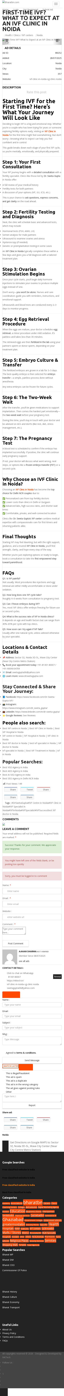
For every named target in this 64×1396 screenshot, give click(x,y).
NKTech (6, 1357)
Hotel (17, 1228)
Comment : (9, 924)
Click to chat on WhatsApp (20, 973)
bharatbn (33, 1202)
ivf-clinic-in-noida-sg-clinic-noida (46, 79)
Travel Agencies (33, 1245)
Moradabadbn (35, 1233)
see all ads (24, 961)
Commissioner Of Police (14, 1270)
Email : (6, 898)
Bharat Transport (11, 1307)
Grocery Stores (32, 1225)
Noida (40, 35)
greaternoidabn (13, 1224)
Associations (17, 1203)
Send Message (32, 1060)
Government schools (52, 1220)
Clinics (17, 35)
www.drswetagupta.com (31, 676)
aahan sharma (28, 951)
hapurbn (44, 1224)
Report (32, 1105)
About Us (7, 1329)
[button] (6, 42)
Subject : (6, 1022)
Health (8, 35)
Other (9, 1091)
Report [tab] (26, 1067)
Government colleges (33, 1220)
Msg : (5, 1034)
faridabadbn (8, 1215)
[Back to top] (4, 1392)
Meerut (25, 1232)
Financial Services (22, 1215)
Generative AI (50, 1215)
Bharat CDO (8, 1265)
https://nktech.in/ (15, 980)
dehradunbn (31, 1207)
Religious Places (19, 1240)
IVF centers (27, 35)
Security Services (36, 1241)
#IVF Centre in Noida (38, 802)
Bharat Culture (9, 1296)
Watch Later (10, 1066)
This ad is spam (14, 1077)
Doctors (5, 1211)
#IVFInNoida (15, 810)
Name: (6, 885)
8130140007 (14, 976)
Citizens (46, 1203)
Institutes (25, 1228)
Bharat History (9, 1291)
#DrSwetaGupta (19, 802)
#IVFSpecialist (28, 810)
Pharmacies (50, 1236)
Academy (6, 1203)
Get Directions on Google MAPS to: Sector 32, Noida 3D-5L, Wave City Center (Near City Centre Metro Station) (34, 1146)
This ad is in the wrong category (22, 1084)
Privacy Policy (9, 1333)
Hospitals (8, 1228)
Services (50, 1240)
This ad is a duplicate (16, 1080)
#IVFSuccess (41, 810)
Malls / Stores (11, 1232)
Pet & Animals (38, 1236)
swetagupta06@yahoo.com (26, 672)
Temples (22, 1245)
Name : (6, 999)
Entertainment (48, 1211)
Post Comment (15, 943)
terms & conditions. (26, 1052)
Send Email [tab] (12, 994)
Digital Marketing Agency (48, 1207)
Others (28, 1236)
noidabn (15, 1236)
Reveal (57, 976)
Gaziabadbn (37, 1215)
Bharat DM (8, 1259)
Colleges (21, 1207)
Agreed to (21, 1052)
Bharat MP (7, 1254)
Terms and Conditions (13, 1336)
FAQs (5, 1340)
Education (17, 1211)
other (22, 1237)
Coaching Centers (9, 1207)
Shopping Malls (10, 1244)
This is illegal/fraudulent (18, 1073)
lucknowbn (47, 1228)
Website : (7, 911)
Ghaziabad (13, 1219)
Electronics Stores (34, 1211)
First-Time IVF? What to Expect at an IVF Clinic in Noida (30, 20)
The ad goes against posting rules (23, 1088)
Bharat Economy (10, 1302)
